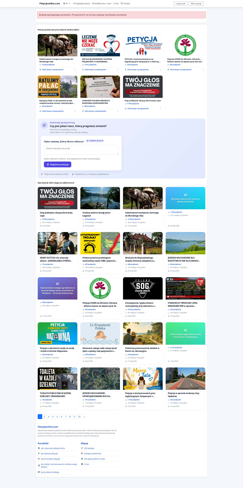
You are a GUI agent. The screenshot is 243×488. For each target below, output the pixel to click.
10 (79, 416)
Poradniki (43, 443)
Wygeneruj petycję (59, 164)
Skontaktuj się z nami (101, 3)
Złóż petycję (196, 4)
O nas (116, 3)
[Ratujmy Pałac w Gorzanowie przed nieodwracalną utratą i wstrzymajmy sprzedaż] (57, 95)
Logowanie (181, 4)
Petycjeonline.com (49, 3)
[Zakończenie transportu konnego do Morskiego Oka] (57, 53)
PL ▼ (68, 3)
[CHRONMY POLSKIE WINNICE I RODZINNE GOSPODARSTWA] (100, 95)
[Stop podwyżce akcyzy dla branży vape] (143, 94)
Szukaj (127, 3)
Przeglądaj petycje (81, 3)
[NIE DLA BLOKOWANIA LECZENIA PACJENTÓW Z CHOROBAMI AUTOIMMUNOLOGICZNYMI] (100, 53)
